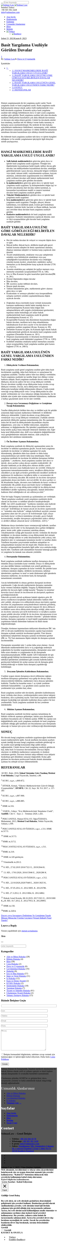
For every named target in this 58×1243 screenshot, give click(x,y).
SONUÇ (17, 87)
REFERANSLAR (21, 90)
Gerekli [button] (4, 1227)
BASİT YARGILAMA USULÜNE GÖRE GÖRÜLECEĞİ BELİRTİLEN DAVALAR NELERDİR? (32, 77)
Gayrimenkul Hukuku (15, 969)
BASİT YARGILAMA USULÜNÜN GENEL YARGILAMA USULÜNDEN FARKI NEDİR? (34, 83)
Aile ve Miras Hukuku (16, 957)
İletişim (9, 1120)
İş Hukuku (11, 978)
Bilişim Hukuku (13, 959)
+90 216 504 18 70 (28, 1139)
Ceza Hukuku (12, 964)
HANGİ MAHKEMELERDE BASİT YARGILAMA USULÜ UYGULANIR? (30, 71)
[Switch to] (10, 31)
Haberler (10, 971)
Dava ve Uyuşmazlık (26, 59)
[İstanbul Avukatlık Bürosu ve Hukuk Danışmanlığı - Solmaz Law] (14, 5)
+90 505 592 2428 (30, 1141)
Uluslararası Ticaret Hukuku (18, 993)
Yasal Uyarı (11, 1123)
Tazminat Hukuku (14, 988)
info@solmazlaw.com (10, 12)
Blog (8, 961)
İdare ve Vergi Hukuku (16, 976)
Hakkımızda (12, 1115)
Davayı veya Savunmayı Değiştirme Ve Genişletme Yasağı (26, 915)
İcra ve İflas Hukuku (15, 973)
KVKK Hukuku (13, 983)
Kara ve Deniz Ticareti (16, 981)
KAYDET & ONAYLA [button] (12, 1232)
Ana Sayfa (11, 1113)
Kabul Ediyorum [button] (24, 1182)
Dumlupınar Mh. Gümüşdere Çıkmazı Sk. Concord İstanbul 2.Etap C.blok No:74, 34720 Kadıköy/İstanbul (33, 1148)
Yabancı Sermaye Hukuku (17, 995)
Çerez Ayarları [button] (8, 1182)
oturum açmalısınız (29, 931)
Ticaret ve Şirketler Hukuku (18, 990)
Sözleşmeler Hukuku (15, 986)
